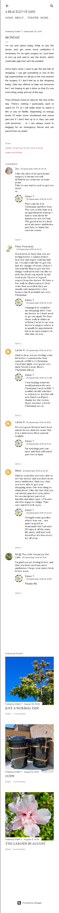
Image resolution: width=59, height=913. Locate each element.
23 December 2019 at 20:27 (35, 471)
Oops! (9, 776)
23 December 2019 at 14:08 (39, 378)
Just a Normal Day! (22, 708)
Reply (18, 240)
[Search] (52, 5)
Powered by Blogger (32, 903)
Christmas (17, 148)
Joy (17, 168)
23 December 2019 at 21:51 (34, 557)
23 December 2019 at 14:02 (39, 199)
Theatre (33, 17)
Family (26, 148)
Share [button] (8, 143)
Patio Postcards (24, 246)
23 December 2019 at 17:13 (38, 444)
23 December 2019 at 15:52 (38, 422)
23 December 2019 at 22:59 (39, 579)
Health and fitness (13, 152)
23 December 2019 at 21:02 (39, 513)
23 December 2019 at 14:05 (39, 303)
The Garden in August (25, 843)
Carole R (20, 350)
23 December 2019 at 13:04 (39, 350)
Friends (39, 148)
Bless (18, 470)
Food (32, 148)
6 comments (19, 849)
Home (9, 17)
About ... (20, 17)
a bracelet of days (20, 12)
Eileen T (29, 196)
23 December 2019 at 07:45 (33, 169)
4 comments (19, 713)
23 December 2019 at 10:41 (28, 249)
